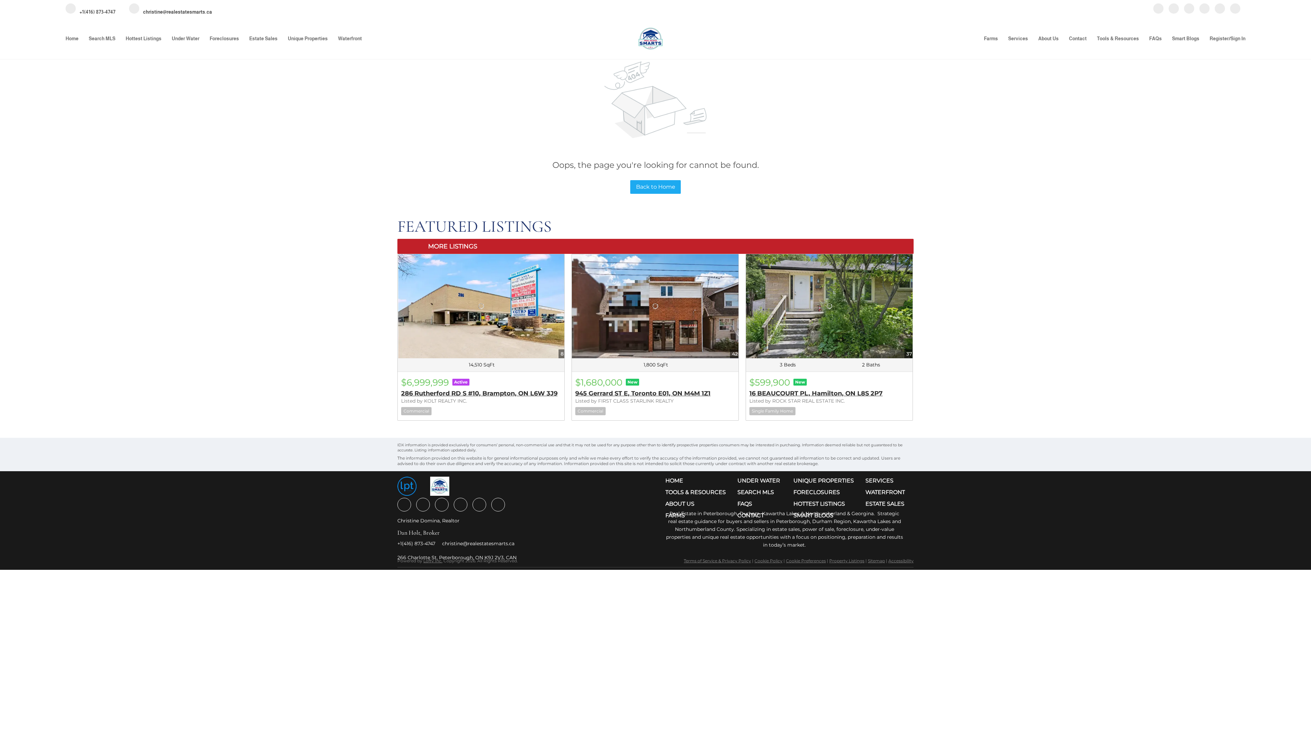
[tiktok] (1220, 9)
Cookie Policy (769, 560)
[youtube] (1204, 9)
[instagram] (1189, 9)
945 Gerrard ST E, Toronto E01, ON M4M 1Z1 (642, 393)
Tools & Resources (1118, 38)
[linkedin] (1174, 9)
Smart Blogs (1185, 38)
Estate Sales (263, 38)
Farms (991, 38)
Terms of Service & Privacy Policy (717, 560)
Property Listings (846, 560)
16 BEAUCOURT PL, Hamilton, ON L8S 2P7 (816, 393)
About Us (1048, 38)
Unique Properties (308, 38)
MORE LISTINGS (452, 246)
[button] (697, 481)
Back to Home (655, 187)
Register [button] (1219, 38)
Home (72, 38)
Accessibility (901, 560)
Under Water (185, 38)
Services (1018, 38)
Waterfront (350, 38)
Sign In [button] (1237, 38)
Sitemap (876, 560)
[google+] (1235, 9)
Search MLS (102, 38)
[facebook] (1158, 9)
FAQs (1155, 38)
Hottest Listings (143, 38)
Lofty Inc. (432, 560)
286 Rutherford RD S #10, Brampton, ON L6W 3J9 (479, 393)
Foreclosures (224, 38)
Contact (1078, 38)
